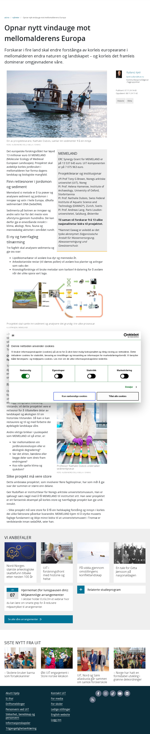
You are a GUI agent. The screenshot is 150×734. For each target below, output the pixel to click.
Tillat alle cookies (117, 396)
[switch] (58, 376)
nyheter (15, 17)
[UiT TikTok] (113, 693)
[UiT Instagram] (106, 693)
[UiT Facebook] (98, 693)
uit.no (6, 17)
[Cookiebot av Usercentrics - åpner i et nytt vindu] (126, 335)
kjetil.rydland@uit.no (135, 76)
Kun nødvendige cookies (74, 396)
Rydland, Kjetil (133, 72)
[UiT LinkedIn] (127, 693)
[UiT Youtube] (120, 693)
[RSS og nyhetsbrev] (93, 700)
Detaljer (129, 387)
